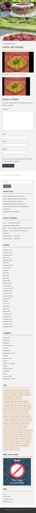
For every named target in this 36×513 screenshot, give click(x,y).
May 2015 (6, 275)
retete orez (17, 427)
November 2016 (7, 260)
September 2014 (8, 296)
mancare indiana (9, 405)
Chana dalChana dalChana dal (11, 175)
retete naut (7, 427)
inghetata (18, 398)
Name (4, 134)
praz (5, 412)
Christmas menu (8, 345)
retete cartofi (14, 416)
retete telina (27, 431)
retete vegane (18, 434)
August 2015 (7, 268)
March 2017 (6, 258)
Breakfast (6, 343)
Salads (5, 366)
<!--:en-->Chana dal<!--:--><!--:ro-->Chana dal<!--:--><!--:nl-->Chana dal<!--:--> (17, 34)
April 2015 (6, 278)
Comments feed (8, 499)
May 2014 (6, 306)
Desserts (6, 348)
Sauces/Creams (8, 369)
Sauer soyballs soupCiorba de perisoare (15, 199)
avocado (19, 391)
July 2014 (6, 301)
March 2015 (6, 281)
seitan (23, 438)
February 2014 (7, 314)
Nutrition (5, 356)
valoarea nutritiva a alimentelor (19, 445)
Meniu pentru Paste (9, 353)
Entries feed (7, 496)
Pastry (5, 361)
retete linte (24, 423)
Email (4, 141)
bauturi (27, 391)
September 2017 (8, 255)
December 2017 (7, 250)
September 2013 (8, 327)
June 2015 (6, 273)
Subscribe (17, 236)
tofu (5, 445)
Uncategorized (7, 376)
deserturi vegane (25, 394)
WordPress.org (7, 502)
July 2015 (5, 270)
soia (29, 438)
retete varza (8, 434)
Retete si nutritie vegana (18, 22)
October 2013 (7, 324)
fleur (25, 74)
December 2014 (7, 288)
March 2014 (6, 311)
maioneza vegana (22, 402)
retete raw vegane (15, 431)
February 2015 (7, 283)
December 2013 (7, 319)
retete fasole (15, 423)
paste (28, 409)
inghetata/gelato (9, 402)
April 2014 (6, 309)
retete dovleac (21, 420)
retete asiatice (17, 412)
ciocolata (14, 394)
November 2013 (7, 322)
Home (3, 32)
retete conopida (9, 420)
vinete (17, 449)
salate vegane (14, 438)
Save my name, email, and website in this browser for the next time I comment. (17, 160)
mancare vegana (22, 405)
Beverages (6, 340)
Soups (5, 374)
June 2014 (6, 304)
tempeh (27, 442)
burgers (6, 394)
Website (4, 149)
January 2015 (7, 286)
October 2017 (7, 252)
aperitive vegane (9, 391)
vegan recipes (8, 449)
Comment (5, 109)
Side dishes (6, 371)
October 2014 (7, 293)
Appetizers (6, 338)
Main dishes (11, 32)
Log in (5, 494)
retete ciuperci (25, 416)
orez (22, 409)
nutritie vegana (13, 409)
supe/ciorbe (18, 442)
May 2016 (6, 263)
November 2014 (7, 291)
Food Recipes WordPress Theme (22, 510)
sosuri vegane (8, 442)
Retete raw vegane (9, 363)
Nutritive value (7, 358)
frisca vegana (8, 398)
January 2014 (7, 316)
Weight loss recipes (9, 379)
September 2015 (8, 265)
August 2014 (7, 299)
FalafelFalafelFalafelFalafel (11, 212)
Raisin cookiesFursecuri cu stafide (13, 196)
